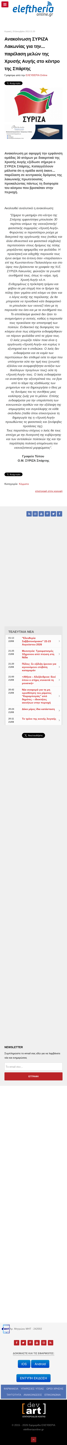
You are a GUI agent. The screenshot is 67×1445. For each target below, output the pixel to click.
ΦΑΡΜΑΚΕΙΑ (11, 1388)
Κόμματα (24, 483)
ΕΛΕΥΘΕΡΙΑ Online (36, 75)
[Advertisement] (33, 834)
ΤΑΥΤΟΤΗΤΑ (14, 1394)
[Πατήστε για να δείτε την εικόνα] (33, 104)
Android (40, 1364)
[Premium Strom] (33, 131)
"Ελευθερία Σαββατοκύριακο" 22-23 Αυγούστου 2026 (36, 641)
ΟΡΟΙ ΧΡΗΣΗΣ (54, 1388)
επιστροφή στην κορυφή (49, 491)
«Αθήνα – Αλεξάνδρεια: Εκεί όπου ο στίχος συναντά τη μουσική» (39, 680)
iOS (24, 1364)
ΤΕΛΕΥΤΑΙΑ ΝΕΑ (21, 632)
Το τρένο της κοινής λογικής (39, 718)
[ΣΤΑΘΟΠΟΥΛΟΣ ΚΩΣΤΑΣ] (33, 1409)
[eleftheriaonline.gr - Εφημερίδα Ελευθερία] (33, 9)
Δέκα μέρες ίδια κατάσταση (38, 709)
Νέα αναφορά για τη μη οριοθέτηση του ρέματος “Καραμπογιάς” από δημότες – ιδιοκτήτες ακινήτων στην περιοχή (36, 696)
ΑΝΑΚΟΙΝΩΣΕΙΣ (33, 1394)
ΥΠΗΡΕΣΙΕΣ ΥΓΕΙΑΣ (32, 1388)
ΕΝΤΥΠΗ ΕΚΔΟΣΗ (33, 1378)
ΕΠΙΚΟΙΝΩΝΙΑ (52, 1394)
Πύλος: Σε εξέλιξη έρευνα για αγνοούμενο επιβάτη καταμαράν (39, 667)
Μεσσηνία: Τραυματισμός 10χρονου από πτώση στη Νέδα (38, 654)
